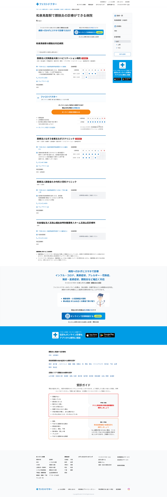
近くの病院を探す (44, 9)
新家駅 (91, 376)
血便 (115, 364)
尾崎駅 (66, 376)
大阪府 (51, 9)
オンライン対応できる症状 (46, 127)
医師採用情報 (121, 465)
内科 (50, 355)
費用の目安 (96, 322)
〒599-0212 (52, 66)
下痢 (111, 364)
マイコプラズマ (98, 364)
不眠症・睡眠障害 (41, 472)
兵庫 (71, 462)
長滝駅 (112, 376)
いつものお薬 (53, 462)
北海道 (66, 459)
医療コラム (101, 462)
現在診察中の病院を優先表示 (48, 52)
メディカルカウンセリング (85, 457)
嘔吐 (90, 364)
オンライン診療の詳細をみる (71, 112)
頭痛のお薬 (52, 465)
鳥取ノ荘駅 (73, 376)
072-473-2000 (42, 78)
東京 (66, 462)
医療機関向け (103, 2)
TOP (37, 9)
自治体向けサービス (122, 460)
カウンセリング (100, 4)
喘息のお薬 (52, 467)
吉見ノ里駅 (105, 376)
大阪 (71, 459)
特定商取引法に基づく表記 (105, 489)
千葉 (66, 470)
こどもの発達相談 (41, 470)
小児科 (38, 465)
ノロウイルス (62, 364)
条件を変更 (122, 54)
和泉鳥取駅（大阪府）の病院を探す (62, 9)
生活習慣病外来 (53, 472)
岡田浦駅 (97, 376)
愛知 (66, 472)
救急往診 (90, 4)
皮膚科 (51, 459)
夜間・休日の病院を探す (105, 465)
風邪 (50, 364)
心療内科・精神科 (41, 467)
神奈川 (66, 465)
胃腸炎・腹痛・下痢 (41, 475)
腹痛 (69, 364)
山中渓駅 (51, 376)
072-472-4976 (42, 203)
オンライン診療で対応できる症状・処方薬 (89, 36)
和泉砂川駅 (59, 376)
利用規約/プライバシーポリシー (87, 489)
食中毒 (55, 364)
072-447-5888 (42, 162)
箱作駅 (86, 376)
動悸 (50, 367)
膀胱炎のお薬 (53, 470)
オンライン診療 (81, 4)
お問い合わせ (120, 2)
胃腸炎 (79, 364)
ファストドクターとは (123, 4)
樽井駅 (80, 376)
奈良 (71, 467)
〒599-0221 (52, 231)
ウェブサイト (42, 81)
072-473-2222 (42, 238)
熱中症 (106, 364)
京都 (71, 465)
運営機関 (127, 2)
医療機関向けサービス (123, 457)
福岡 (71, 470)
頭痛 (73, 364)
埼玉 (66, 467)
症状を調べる (111, 4)
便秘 (86, 364)
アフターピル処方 (54, 475)
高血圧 (55, 367)
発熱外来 (38, 459)
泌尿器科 (55, 355)
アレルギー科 (39, 478)
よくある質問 (112, 2)
